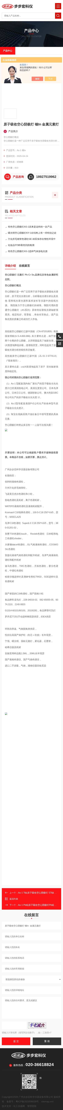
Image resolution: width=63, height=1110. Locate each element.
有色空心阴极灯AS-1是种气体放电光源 (27, 251)
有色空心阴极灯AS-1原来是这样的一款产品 (30, 226)
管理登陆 (31, 1106)
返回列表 (13, 899)
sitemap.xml (47, 1101)
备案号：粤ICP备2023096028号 (23, 1101)
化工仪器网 (19, 1106)
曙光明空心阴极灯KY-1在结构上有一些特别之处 (32, 233)
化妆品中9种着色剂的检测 (21, 245)
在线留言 (24, 265)
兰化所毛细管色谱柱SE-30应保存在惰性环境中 (32, 239)
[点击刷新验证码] (37, 1025)
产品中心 (7, 50)
